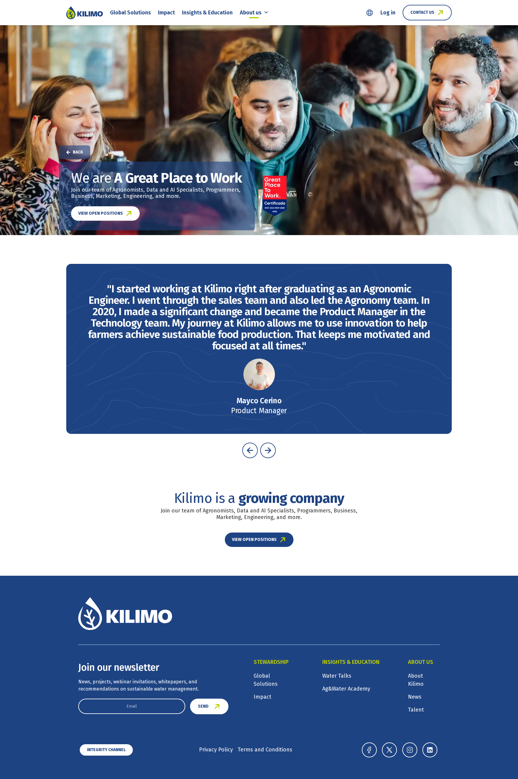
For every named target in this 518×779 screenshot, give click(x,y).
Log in (387, 12)
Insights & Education (207, 12)
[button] (250, 450)
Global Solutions (130, 12)
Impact (166, 12)
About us (250, 12)
